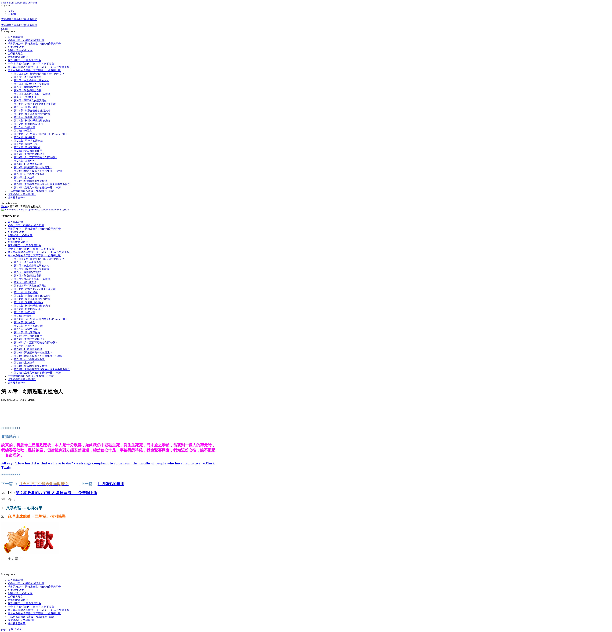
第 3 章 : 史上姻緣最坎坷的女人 (31, 80)
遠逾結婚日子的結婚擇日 (22, 194)
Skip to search (30, 2)
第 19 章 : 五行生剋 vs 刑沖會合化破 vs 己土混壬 (41, 134)
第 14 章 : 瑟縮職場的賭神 (28, 117)
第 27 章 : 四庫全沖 (24, 160)
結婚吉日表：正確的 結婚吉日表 (26, 40)
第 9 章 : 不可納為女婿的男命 (30, 100)
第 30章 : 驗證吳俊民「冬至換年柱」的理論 (38, 170)
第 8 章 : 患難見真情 (25, 97)
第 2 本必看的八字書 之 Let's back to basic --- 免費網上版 (38, 67)
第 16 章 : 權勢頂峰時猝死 (28, 124)
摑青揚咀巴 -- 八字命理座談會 (24, 60)
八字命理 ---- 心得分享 (20, 50)
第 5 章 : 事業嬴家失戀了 (27, 87)
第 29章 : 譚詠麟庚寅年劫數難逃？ (33, 167)
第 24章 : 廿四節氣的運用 (28, 150)
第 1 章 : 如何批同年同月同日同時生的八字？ (39, 73)
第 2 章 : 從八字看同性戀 (27, 77)
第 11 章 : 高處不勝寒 (26, 107)
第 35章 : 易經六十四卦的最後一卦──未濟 (37, 187)
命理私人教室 (15, 53)
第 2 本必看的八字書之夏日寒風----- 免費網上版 (34, 70)
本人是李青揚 (15, 37)
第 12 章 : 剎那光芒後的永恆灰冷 (32, 110)
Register (12, 13)
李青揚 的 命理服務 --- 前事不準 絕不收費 (31, 63)
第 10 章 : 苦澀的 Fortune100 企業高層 (35, 104)
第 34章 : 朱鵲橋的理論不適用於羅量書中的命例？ (42, 184)
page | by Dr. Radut (11, 629)
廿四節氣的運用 (111, 484)
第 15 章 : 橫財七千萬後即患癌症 (32, 120)
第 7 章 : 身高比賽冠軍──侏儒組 (32, 93)
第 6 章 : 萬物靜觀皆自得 (27, 90)
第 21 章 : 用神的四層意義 (28, 140)
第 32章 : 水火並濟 (24, 177)
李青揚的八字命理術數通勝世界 (19, 19)
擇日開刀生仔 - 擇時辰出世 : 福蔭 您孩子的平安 (34, 43)
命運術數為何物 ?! (18, 57)
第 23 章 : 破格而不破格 (27, 147)
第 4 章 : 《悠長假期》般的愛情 (31, 83)
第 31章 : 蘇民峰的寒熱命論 (29, 174)
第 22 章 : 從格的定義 (26, 144)
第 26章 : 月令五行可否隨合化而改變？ (35, 157)
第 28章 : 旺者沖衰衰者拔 (28, 164)
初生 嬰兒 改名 (16, 47)
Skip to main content (11, 2)
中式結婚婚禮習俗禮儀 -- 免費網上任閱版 (31, 191)
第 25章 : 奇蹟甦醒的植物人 (29, 154)
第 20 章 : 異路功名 (24, 137)
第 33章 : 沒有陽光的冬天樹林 (30, 181)
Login (11, 11)
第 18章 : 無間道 (23, 130)
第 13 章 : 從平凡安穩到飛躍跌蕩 (32, 114)
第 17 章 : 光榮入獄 (24, 127)
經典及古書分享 (17, 197)
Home (4, 206)
